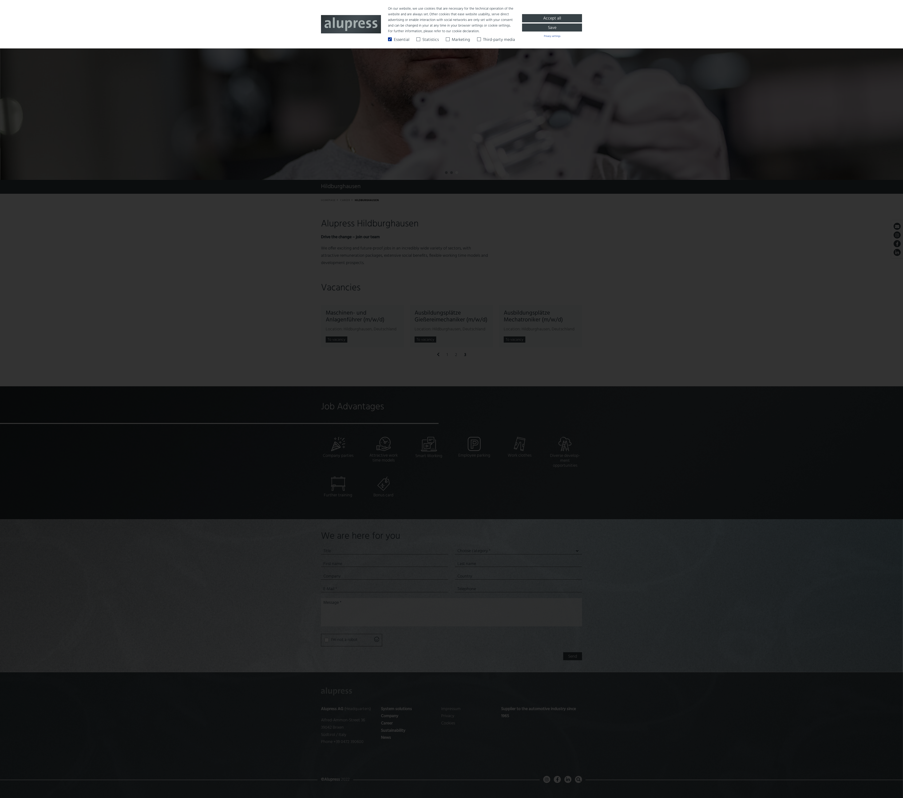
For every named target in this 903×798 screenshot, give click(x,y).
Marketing (461, 39)
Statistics (430, 39)
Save (552, 27)
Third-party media (499, 39)
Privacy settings (552, 36)
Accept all (552, 18)
